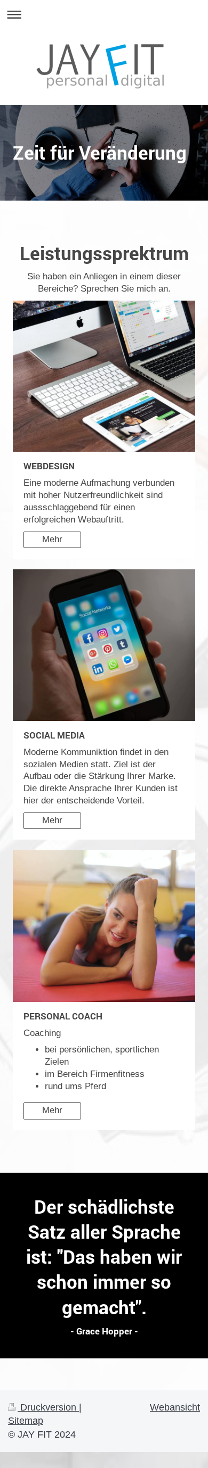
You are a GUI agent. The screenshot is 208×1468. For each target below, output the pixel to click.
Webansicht (175, 1407)
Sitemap (25, 1420)
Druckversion (48, 1407)
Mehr (52, 539)
